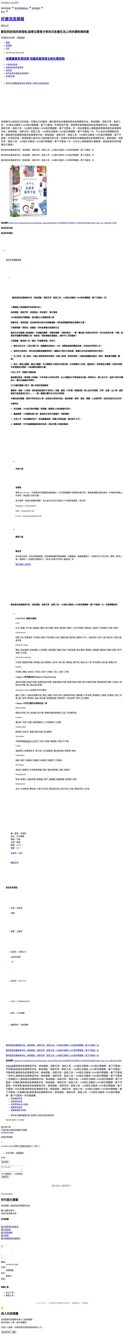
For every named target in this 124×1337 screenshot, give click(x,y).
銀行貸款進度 (7, 1233)
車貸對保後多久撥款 (19, 1104)
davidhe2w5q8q (7, 1132)
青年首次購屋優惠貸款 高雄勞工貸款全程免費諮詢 (27, 83)
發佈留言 (5, 1177)
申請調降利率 (16, 1099)
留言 (28, 1146)
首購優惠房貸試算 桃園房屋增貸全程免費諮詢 (35, 58)
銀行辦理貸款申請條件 (10, 1238)
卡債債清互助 (11, 65)
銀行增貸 (5, 1236)
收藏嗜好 (20, 1153)
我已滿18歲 (6, 1332)
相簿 (8, 43)
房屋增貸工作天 (30, 741)
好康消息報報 (12, 19)
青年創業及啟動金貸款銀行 (17, 73)
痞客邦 (23, 1146)
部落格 (9, 45)
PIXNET (44, 1303)
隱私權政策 (76, 1303)
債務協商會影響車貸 (14, 68)
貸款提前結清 (16, 1101)
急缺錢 (9, 70)
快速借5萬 (10, 76)
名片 (8, 48)
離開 (14, 1332)
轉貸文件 (14, 863)
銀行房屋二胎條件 (23, 564)
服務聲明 (85, 1303)
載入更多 (5, 1162)
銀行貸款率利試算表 (9, 1227)
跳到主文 (5, 26)
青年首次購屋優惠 (13, 260)
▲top (3, 1157)
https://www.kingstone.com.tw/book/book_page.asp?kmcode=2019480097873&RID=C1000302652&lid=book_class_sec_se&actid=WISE (63, 223)
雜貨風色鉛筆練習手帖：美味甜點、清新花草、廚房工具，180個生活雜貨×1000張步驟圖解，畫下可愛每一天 (52, 1045)
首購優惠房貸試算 (18, 1110)
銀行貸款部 (6, 1230)
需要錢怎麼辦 (16, 1107)
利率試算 (10, 1066)
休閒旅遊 (21, 38)
